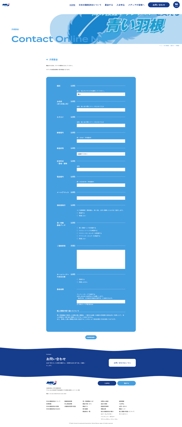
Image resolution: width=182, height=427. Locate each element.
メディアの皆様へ (136, 4)
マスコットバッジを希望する (88, 231)
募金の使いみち (87, 404)
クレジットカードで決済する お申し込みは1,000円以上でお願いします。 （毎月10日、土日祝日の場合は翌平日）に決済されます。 (95, 296)
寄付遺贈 (85, 409)
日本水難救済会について (90, 4)
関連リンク (122, 409)
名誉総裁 (48, 404)
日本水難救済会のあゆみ (53, 409)
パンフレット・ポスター (108, 416)
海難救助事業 (68, 401)
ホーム (161, 45)
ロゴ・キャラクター (106, 414)
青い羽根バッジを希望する (87, 228)
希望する (82, 213)
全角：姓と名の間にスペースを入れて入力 (90, 106)
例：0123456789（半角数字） (86, 182)
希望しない (82, 216)
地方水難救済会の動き (107, 411)
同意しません (83, 282)
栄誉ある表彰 (104, 401)
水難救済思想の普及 (70, 406)
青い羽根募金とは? (88, 401)
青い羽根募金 (166, 45)
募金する (109, 4)
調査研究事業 (104, 406)
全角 (78, 166)
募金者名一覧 (86, 411)
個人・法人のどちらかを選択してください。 (91, 91)
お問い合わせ (159, 4)
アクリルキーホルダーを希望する (89, 236)
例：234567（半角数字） (84, 138)
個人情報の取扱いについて (126, 411)
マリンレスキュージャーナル (109, 419)
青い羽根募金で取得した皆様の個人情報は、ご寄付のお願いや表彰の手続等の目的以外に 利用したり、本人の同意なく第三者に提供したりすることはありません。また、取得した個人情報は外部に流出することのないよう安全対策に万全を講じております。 (90, 317)
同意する (82, 279)
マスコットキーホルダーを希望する (90, 233)
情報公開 (103, 409)
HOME (72, 4)
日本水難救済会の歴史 (52, 406)
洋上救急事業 (68, 404)
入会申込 (120, 4)
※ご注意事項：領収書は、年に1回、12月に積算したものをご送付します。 (100, 210)
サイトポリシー (123, 414)
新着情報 (121, 401)
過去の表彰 (104, 404)
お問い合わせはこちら (122, 363)
